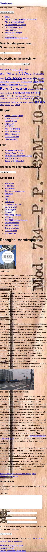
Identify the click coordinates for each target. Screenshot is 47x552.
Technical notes (11, 230)
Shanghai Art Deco (12, 158)
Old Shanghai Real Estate (15, 24)
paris (32, 98)
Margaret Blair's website (14, 150)
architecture (8, 73)
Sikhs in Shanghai (12, 134)
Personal (8, 212)
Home (7, 16)
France (25, 85)
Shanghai (31, 102)
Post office (9, 217)
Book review (13, 77)
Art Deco (24, 73)
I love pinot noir (11, 121)
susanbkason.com (12, 136)
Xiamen (17, 104)
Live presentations (12, 30)
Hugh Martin (8, 93)
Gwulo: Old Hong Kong (14, 115)
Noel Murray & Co (13, 98)
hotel (2, 93)
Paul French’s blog (12, 128)
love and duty (17, 96)
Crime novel (38, 81)
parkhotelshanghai (5, 102)
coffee (18, 82)
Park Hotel (38, 98)
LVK (24, 96)
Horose (43, 88)
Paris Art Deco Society (14, 153)
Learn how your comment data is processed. (22, 539)
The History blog (11, 139)
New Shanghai (11, 207)
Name (3, 513)
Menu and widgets (7, 12)
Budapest (41, 78)
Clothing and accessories (15, 191)
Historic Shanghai (12, 118)
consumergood (26, 81)
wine (12, 105)
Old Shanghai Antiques (14, 27)
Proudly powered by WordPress (13, 550)
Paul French (14, 102)
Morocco (37, 96)
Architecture (9, 185)
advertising (18, 69)
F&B (6, 199)
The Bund (40, 101)
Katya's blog (9, 123)
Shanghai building (12, 228)
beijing (2, 78)
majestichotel (30, 96)
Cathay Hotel (4, 82)
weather (7, 105)
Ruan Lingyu (23, 102)
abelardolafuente (5, 69)
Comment (4, 493)
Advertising (9, 183)
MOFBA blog (10, 126)
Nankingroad (3, 98)
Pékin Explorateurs (12, 131)
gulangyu (31, 89)
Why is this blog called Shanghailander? (21, 19)
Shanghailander (6, 3)
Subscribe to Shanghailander (16, 37)
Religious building (12, 225)
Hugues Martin (15, 473)
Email (3, 517)
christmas (13, 82)
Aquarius (27, 69)
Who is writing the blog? (14, 22)
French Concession (13, 88)
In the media (9, 35)
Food (20, 85)
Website (3, 522)
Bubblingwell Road (30, 78)
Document (9, 193)
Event (7, 196)
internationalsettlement (26, 92)
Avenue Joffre (38, 73)
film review (13, 84)
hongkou (37, 89)
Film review (9, 201)
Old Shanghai (24, 98)
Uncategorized (10, 233)
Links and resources (13, 204)
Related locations (12, 222)
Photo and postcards (13, 214)
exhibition (4, 84)
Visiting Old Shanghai (13, 32)
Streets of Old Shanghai (14, 161)
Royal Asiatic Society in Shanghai (18, 155)
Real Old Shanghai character (16, 220)
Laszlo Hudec (5, 95)
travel (2, 105)
